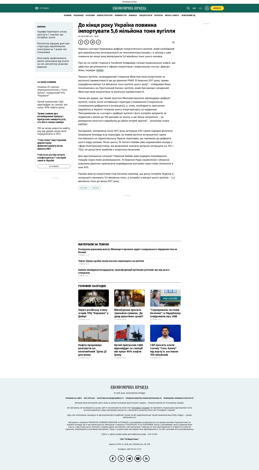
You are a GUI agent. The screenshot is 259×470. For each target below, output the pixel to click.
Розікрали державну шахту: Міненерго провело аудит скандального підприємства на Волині (127, 251)
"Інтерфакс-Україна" (140, 408)
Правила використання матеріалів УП (144, 398)
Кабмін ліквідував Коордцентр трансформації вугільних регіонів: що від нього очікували (124, 271)
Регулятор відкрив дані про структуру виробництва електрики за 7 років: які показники (53, 48)
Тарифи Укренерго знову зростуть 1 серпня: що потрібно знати (52, 34)
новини (67, 15)
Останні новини (46, 82)
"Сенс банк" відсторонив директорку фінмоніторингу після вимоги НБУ (51, 144)
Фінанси (133, 15)
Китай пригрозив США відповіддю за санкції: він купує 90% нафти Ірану (128, 349)
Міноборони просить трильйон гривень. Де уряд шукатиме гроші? (128, 313)
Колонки (90, 15)
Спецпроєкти (145, 15)
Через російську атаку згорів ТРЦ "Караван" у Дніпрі (93, 313)
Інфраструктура (105, 15)
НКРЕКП (95, 188)
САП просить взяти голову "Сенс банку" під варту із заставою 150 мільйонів (164, 349)
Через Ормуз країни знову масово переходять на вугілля (111, 261)
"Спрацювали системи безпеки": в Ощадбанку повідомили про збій (165, 313)
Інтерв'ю (158, 15)
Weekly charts (172, 15)
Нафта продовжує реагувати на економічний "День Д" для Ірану (92, 349)
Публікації (79, 15)
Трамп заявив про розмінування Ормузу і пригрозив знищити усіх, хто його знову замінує (51, 118)
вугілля (83, 188)
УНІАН (99, 70)
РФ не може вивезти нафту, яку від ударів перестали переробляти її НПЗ (53, 131)
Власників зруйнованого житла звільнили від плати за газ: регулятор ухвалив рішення (53, 62)
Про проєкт (89, 398)
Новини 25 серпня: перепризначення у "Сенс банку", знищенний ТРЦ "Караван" (52, 91)
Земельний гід (188, 15)
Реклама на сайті (74, 398)
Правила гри (121, 15)
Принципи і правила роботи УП (178, 398)
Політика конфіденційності (110, 398)
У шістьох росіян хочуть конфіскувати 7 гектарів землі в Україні (51, 157)
